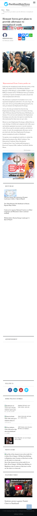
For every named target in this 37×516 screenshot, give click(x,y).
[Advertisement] (18, 361)
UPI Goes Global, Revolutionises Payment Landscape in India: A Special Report (16, 198)
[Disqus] (18, 251)
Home (3, 10)
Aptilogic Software (18, 514)
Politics (8, 10)
